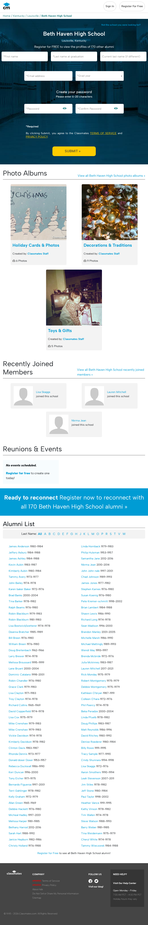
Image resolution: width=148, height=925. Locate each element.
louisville (33, 16)
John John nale (90, 571)
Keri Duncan (16, 772)
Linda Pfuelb (88, 717)
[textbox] (100, 76)
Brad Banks (15, 595)
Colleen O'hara (90, 699)
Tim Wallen (88, 815)
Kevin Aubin (16, 564)
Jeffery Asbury (18, 552)
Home (6, 16)
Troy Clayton (16, 699)
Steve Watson (89, 821)
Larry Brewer (16, 656)
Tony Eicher (16, 778)
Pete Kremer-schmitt (94, 601)
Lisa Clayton (16, 693)
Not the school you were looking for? (121, 25)
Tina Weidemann (91, 833)
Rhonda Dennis (18, 754)
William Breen (17, 644)
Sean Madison (89, 625)
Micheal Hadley (18, 815)
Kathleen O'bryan (91, 693)
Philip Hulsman (90, 552)
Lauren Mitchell (116, 392)
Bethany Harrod (18, 827)
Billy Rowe (87, 748)
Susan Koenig (89, 595)
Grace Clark (16, 687)
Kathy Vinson (89, 809)
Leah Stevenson (91, 778)
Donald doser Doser (21, 760)
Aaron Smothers (91, 772)
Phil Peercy (88, 705)
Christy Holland (18, 845)
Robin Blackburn (19, 613)
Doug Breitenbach (20, 650)
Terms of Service (103, 133)
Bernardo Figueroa (20, 784)
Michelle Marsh (90, 638)
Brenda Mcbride (91, 656)
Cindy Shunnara (91, 760)
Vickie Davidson (19, 735)
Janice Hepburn (18, 839)
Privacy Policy (37, 136)
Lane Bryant (16, 668)
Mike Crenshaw (18, 723)
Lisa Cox (14, 717)
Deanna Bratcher (19, 632)
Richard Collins (18, 705)
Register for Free (47, 853)
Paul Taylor (87, 796)
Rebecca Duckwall (20, 766)
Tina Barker (16, 601)
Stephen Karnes (91, 589)
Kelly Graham (17, 796)
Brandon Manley (91, 632)
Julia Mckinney (90, 662)
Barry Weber (89, 827)
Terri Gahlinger (18, 790)
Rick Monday (89, 674)
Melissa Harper (18, 821)
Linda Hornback (90, 546)
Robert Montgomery (93, 680)
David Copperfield (20, 711)
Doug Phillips (89, 723)
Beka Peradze (89, 711)
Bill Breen (14, 638)
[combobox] (100, 76)
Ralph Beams (17, 607)
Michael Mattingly (92, 644)
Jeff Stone (87, 790)
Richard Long (89, 619)
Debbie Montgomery (94, 687)
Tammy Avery (17, 577)
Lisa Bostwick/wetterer (23, 625)
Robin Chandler (18, 680)
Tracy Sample (89, 754)
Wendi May (88, 650)
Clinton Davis (17, 748)
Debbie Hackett (18, 809)
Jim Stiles (87, 784)
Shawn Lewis (89, 613)
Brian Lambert (89, 607)
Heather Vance (90, 803)
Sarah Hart (15, 833)
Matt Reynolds (90, 729)
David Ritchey (89, 735)
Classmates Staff (38, 253)
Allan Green (16, 803)
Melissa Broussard (20, 662)
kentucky (19, 16)
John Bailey (16, 583)
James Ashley (17, 558)
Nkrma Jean (78, 420)
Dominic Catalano (20, 674)
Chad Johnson (90, 577)
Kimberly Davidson (20, 741)
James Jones (89, 583)
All (40, 534)
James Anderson (19, 546)
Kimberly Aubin (18, 571)
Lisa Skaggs (43, 392)
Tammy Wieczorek (92, 845)
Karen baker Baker (20, 589)
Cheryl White (89, 839)
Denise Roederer (91, 741)
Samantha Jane (90, 558)
